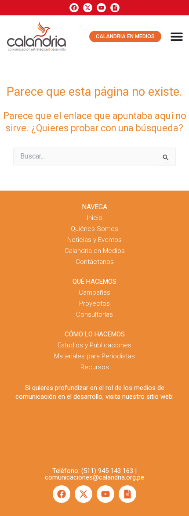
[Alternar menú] (176, 36)
